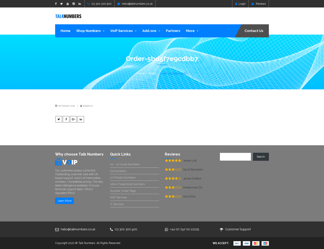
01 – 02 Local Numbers (125, 164)
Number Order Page (123, 191)
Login (242, 3)
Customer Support (238, 229)
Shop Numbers (88, 31)
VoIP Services (122, 31)
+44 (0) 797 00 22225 (184, 229)
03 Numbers (118, 171)
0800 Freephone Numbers (127, 184)
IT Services (117, 204)
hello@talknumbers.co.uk (137, 3)
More (190, 31)
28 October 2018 (66, 105)
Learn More (64, 200)
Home (65, 31)
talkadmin (88, 105)
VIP (69, 162)
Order (152, 73)
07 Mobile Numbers (123, 177)
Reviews (261, 3)
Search (261, 156)
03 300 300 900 (102, 3)
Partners (173, 31)
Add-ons (149, 31)
